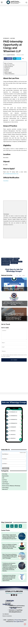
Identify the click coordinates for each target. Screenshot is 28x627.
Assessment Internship (7, 258)
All (17, 275)
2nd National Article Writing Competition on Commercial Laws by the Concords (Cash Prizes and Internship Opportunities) (8, 578)
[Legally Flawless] (4, 55)
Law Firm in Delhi (5, 261)
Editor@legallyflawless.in (15, 612)
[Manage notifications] (25, 624)
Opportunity (14, 263)
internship (16, 258)
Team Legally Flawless (18, 621)
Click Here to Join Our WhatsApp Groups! (14, 270)
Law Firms (12, 38)
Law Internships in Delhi (16, 261)
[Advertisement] (14, 21)
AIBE (20, 275)
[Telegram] (20, 526)
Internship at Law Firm (7, 260)
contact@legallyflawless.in (15, 607)
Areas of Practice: (9, 66)
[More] (23, 58)
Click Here (5, 180)
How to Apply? (8, 72)
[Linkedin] (11, 526)
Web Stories (4, 489)
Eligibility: (7, 68)
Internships (6, 38)
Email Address (5, 454)
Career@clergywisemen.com (11, 173)
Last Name (4, 463)
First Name (4, 458)
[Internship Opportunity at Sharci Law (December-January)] (14, 284)
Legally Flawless (11, 54)
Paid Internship (5, 264)
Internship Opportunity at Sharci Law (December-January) (13, 289)
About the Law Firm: (9, 65)
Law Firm (16, 260)
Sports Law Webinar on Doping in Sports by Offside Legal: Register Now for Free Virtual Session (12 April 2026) (9, 546)
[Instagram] (16, 526)
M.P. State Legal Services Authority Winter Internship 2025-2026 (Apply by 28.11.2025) (13, 303)
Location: (7, 69)
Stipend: (7, 70)
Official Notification (9, 73)
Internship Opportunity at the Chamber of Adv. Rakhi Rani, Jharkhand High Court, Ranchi (13, 318)
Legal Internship (5, 263)
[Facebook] (7, 526)
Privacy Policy (18, 619)
